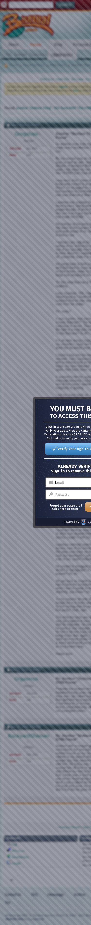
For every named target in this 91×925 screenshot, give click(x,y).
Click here (59, 509)
